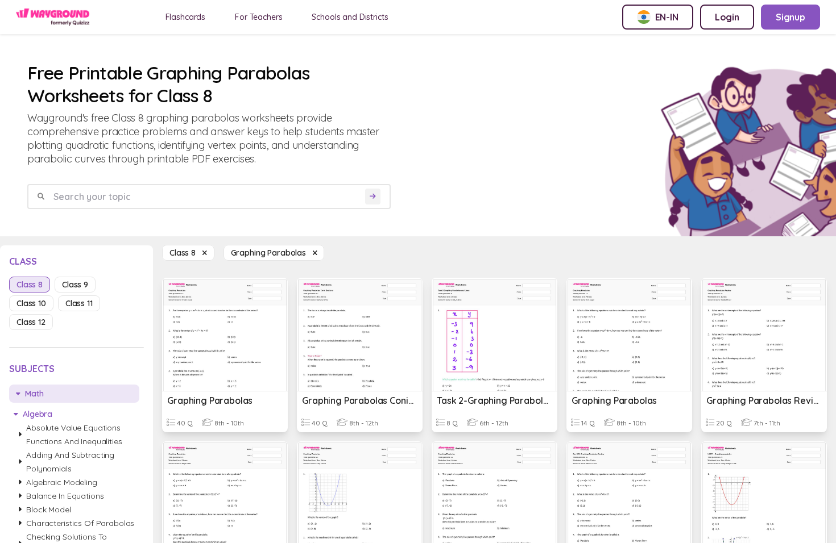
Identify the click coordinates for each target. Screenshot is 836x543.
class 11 (79, 303)
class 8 (29, 284)
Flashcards (185, 17)
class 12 (30, 322)
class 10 (31, 303)
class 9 (75, 284)
